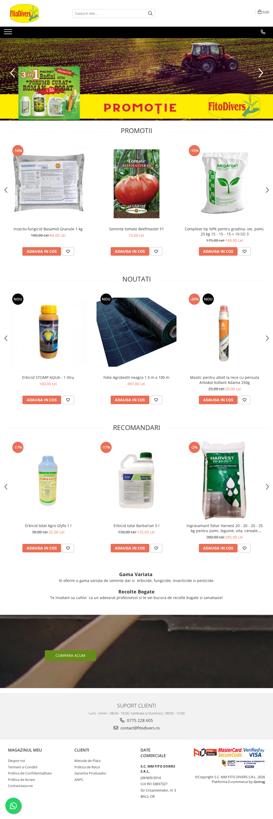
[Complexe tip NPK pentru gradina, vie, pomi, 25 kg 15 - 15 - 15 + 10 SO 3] (225, 184)
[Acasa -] (30, 13)
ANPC (78, 779)
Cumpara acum (70, 655)
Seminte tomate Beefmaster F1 (136, 228)
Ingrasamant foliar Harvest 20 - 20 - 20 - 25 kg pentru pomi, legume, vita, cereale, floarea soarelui (225, 528)
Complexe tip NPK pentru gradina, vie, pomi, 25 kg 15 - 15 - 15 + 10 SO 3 (224, 231)
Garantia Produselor (90, 773)
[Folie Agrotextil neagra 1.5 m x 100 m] (136, 332)
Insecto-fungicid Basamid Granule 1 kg (48, 228)
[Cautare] (150, 13)
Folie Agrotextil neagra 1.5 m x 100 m (136, 377)
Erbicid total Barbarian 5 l (136, 525)
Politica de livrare (21, 779)
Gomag (259, 781)
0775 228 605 (139, 720)
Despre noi (16, 760)
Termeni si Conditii (22, 767)
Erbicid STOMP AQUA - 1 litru (48, 377)
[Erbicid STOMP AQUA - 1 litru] (48, 332)
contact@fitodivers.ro (139, 727)
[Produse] (8, 33)
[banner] (136, 79)
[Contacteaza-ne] (263, 32)
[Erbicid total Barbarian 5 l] (136, 480)
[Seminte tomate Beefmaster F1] (136, 184)
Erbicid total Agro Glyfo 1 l (48, 525)
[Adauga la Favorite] (68, 251)
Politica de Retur (87, 767)
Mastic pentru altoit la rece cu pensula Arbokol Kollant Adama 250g (224, 380)
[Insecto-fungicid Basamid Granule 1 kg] (48, 184)
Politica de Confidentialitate (30, 773)
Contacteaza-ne (20, 785)
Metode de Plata (87, 760)
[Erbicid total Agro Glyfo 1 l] (48, 480)
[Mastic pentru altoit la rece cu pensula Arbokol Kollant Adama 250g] (225, 332)
